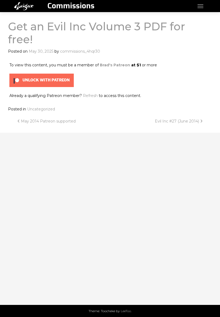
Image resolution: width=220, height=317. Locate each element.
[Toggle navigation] (200, 6)
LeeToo (126, 311)
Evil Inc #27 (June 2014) (177, 121)
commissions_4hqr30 (80, 51)
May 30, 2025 (41, 51)
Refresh (90, 95)
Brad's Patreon (115, 65)
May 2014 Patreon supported (48, 121)
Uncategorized (41, 109)
